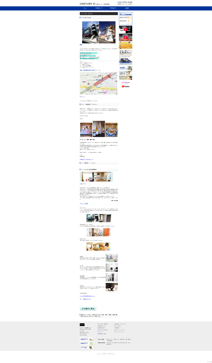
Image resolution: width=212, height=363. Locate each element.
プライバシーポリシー (119, 331)
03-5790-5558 (84, 333)
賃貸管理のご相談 (102, 333)
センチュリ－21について (120, 329)
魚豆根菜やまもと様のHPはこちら (86, 159)
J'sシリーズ (101, 331)
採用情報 (117, 327)
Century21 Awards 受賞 (103, 329)
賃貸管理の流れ (102, 327)
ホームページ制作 (209, 361)
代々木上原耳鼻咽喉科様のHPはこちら (87, 296)
